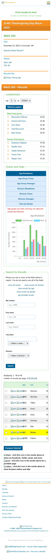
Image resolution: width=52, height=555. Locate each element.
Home (4, 485)
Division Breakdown (26, 189)
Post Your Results (8, 510)
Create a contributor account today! (26, 16)
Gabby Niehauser (18, 151)
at (18, 101)
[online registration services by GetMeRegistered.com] (26, 546)
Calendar (5, 492)
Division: (9, 351)
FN (31, 385)
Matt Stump (16, 133)
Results (4, 489)
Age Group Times (26, 179)
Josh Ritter (15, 125)
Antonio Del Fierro (18, 121)
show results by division (34, 285)
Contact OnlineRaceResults (11, 517)
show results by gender (26, 292)
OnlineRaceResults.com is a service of (26, 531)
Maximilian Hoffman (19, 117)
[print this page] (13, 482)
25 (32, 378)
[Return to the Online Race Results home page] (8, 2)
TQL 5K (7, 66)
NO (24, 385)
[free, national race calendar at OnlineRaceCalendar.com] (26, 551)
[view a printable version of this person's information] (13, 391)
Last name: (10, 322)
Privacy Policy (7, 514)
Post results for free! (26, 12)
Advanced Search (8, 496)
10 (28, 378)
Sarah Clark (16, 155)
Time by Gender (26, 204)
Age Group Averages (26, 184)
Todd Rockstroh (17, 129)
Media (4, 499)
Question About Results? (14, 51)
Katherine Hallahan (19, 143)
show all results (14, 285)
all (35, 378)
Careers (5, 503)
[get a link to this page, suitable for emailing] (35, 482)
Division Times (26, 194)
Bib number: (10, 300)
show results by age (26, 288)
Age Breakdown (26, 173)
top (7, 101)
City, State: (10, 334)
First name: (10, 312)
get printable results (26, 295)
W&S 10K (8, 63)
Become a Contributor (9, 506)
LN (47, 385)
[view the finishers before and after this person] (20, 391)
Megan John (16, 159)
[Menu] (48, 3)
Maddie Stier (17, 147)
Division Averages (26, 199)
